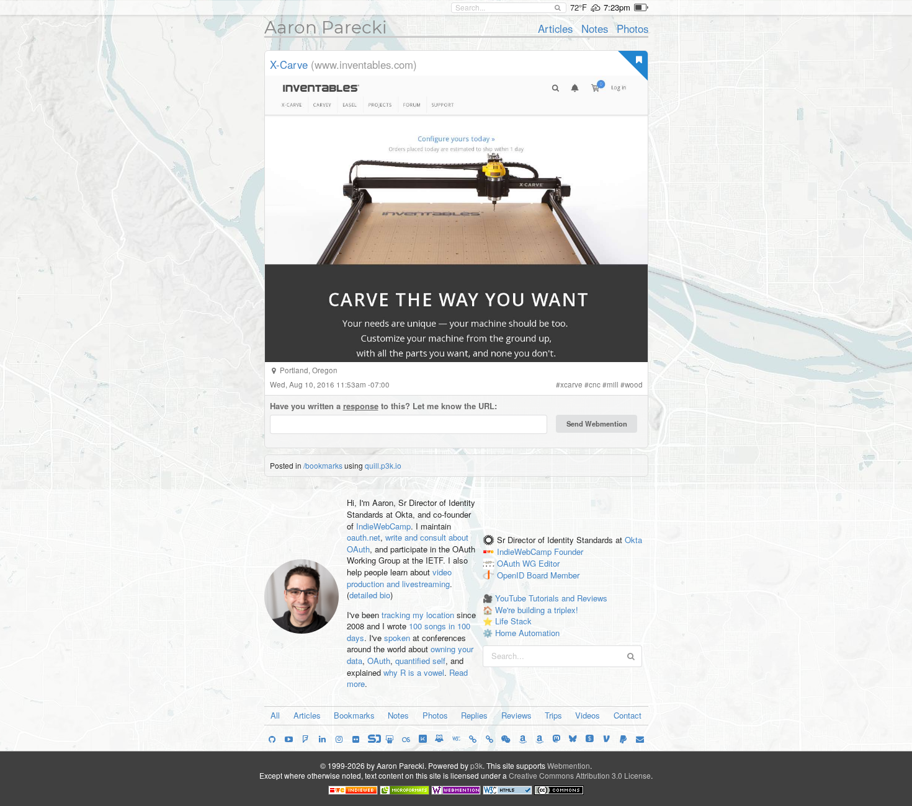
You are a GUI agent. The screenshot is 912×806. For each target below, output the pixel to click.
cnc (595, 384)
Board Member (553, 575)
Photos (632, 28)
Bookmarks (354, 715)
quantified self (420, 660)
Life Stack (513, 621)
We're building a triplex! (536, 610)
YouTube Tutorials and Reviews (551, 598)
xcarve (571, 384)
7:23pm (617, 7)
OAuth (378, 660)
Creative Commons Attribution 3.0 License (580, 775)
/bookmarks (322, 465)
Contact (628, 715)
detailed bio (369, 595)
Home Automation (527, 633)
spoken (397, 638)
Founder (568, 551)
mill (613, 384)
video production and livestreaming (399, 578)
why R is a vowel (413, 672)
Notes (594, 28)
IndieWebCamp (383, 526)
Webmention (568, 765)
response (360, 406)
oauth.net (363, 537)
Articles (555, 28)
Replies (474, 715)
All (275, 715)
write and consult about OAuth (407, 543)
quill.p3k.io (383, 465)
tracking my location (418, 615)
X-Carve (289, 64)
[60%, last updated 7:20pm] (641, 7)
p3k (476, 765)
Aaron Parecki (325, 27)
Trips (553, 715)
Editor (549, 563)
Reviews (516, 715)
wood (634, 384)
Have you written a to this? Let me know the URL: (383, 406)
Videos (587, 715)
